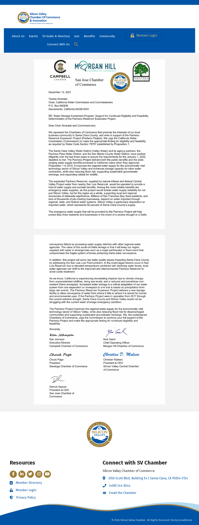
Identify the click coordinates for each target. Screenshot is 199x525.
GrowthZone (185, 520)
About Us (18, 36)
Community (107, 36)
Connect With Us (58, 44)
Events (33, 36)
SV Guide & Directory (56, 36)
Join (76, 36)
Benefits (89, 36)
